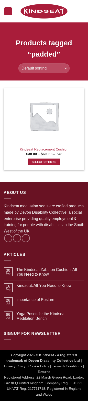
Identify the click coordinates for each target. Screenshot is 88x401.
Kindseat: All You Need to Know (44, 285)
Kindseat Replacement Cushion (44, 149)
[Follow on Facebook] (8, 238)
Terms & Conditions (67, 366)
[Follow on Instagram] (17, 238)
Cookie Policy (38, 366)
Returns (44, 372)
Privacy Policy (14, 366)
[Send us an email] (26, 238)
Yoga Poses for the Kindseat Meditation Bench (41, 316)
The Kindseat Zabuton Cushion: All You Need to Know (46, 272)
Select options (44, 161)
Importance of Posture (35, 300)
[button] (8, 11)
